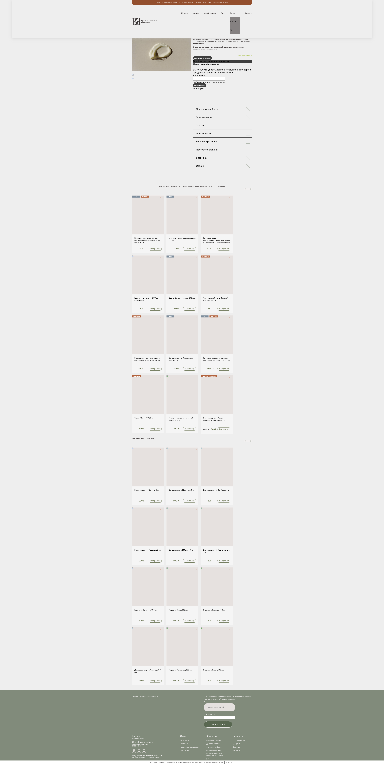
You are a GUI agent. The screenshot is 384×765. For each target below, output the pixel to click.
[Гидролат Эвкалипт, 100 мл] (148, 586)
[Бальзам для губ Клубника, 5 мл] (217, 467)
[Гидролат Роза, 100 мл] (182, 586)
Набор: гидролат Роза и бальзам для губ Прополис (214, 419)
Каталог (184, 13)
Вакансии (236, 747)
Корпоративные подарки (189, 747)
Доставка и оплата (213, 744)
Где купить (236, 744)
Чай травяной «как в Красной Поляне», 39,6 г (215, 299)
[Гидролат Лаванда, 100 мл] (217, 586)
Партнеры (184, 744)
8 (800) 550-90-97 (138, 738)
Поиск (233, 13)
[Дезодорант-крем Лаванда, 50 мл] (148, 646)
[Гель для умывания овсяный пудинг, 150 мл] (182, 394)
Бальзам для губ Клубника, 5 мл (216, 490)
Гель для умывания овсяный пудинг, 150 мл (181, 419)
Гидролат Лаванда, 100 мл (214, 610)
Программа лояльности (215, 740)
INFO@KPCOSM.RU (138, 756)
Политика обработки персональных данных (214, 754)
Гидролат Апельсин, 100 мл (180, 670)
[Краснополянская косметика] (144, 21)
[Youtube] (144, 752)
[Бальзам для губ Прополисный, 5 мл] (217, 526)
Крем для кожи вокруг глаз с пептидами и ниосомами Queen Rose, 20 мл (147, 240)
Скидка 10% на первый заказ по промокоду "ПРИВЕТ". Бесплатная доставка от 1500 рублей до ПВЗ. (192, 2)
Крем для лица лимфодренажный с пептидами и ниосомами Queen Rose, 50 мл (216, 240)
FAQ (208, 759)
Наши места (184, 740)
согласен (229, 762)
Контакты (236, 750)
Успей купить (210, 13)
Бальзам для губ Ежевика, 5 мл (182, 490)
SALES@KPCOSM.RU (139, 757)
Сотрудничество (239, 740)
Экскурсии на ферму (214, 747)
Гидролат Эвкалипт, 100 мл (145, 610)
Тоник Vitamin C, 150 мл (144, 418)
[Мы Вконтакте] (139, 752)
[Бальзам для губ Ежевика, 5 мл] (182, 467)
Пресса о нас (185, 750)
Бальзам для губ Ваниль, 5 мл (147, 490)
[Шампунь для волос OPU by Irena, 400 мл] (148, 275)
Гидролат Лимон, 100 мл (213, 670)
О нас (183, 735)
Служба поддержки (143, 741)
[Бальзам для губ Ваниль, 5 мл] (148, 467)
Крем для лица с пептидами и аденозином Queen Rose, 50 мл (216, 359)
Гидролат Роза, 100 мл (178, 610)
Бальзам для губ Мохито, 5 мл (181, 550)
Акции (196, 13)
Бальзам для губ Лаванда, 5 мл (147, 550)
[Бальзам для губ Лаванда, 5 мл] (148, 526)
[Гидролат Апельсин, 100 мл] (182, 646)
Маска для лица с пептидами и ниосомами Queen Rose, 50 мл (147, 359)
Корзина (248, 13)
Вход (223, 13)
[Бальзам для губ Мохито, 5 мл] (182, 526)
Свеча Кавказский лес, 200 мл (182, 298)
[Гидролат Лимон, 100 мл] (217, 646)
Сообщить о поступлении (202, 58)
